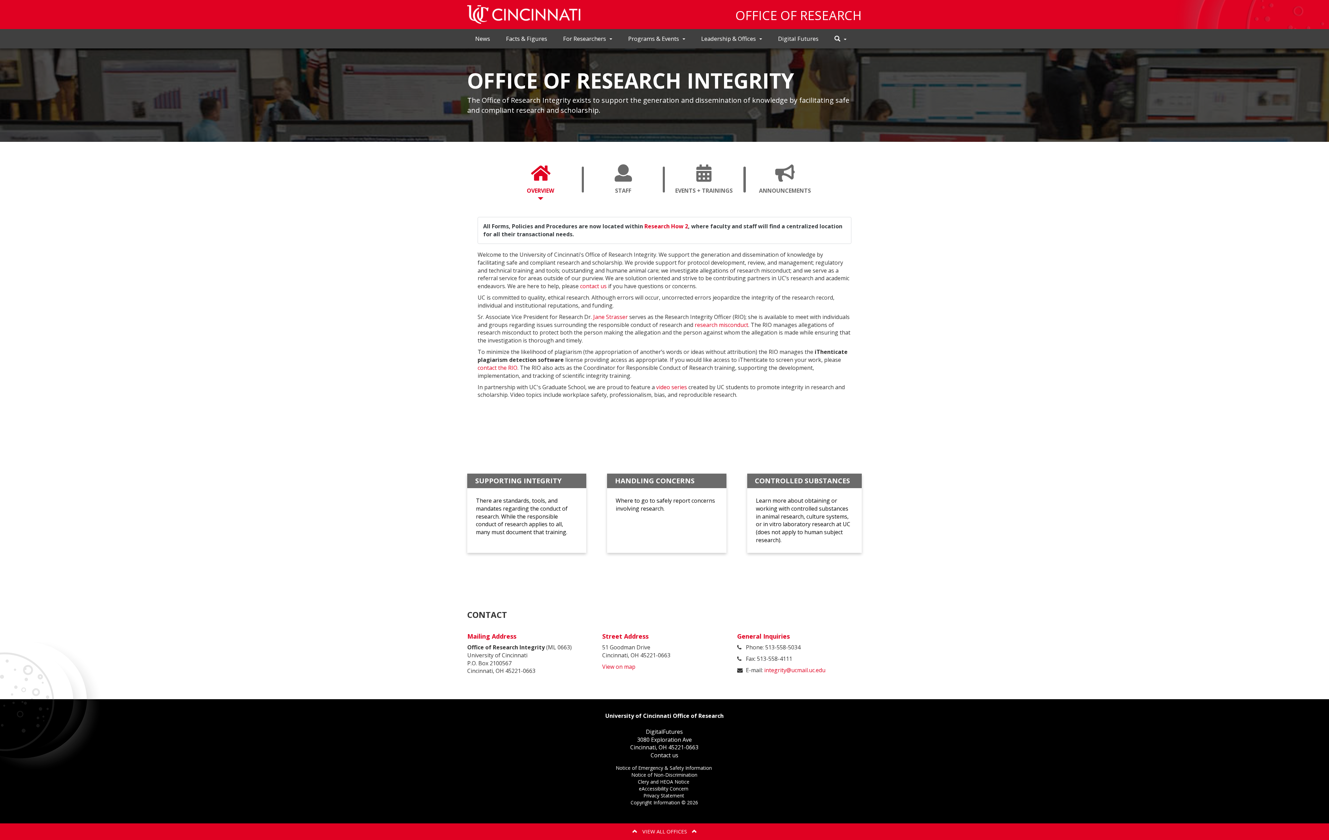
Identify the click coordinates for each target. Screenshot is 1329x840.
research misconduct (721, 325)
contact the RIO (497, 368)
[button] (840, 39)
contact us (593, 286)
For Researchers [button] (584, 39)
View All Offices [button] (664, 831)
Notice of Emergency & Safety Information (664, 768)
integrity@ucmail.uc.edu (794, 670)
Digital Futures (798, 39)
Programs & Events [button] (653, 39)
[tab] (540, 179)
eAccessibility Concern (664, 789)
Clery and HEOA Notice (664, 782)
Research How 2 (666, 226)
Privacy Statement (664, 796)
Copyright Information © (664, 802)
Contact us (664, 755)
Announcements (791, 193)
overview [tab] (540, 190)
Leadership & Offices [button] (728, 39)
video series (671, 387)
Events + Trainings (709, 193)
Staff (632, 193)
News (482, 39)
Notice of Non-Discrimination (664, 775)
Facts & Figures (526, 39)
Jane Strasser (610, 317)
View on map (618, 666)
